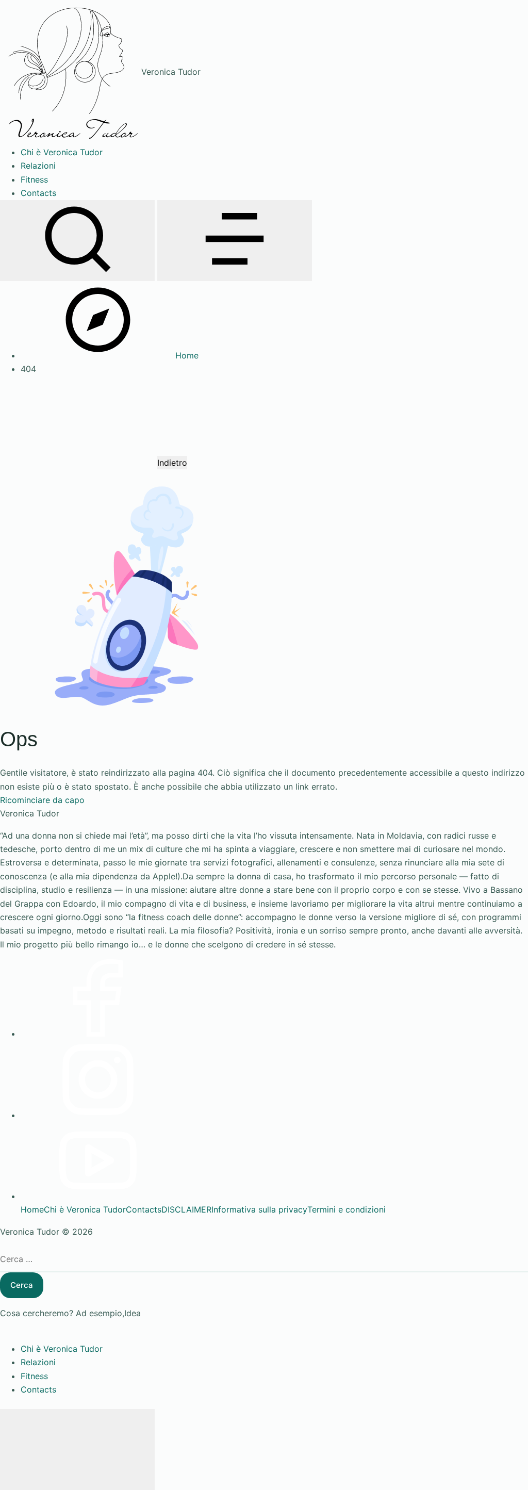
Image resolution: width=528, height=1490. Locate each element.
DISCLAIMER (186, 1209)
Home (32, 1209)
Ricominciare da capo (42, 800)
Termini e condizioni (346, 1209)
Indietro (172, 462)
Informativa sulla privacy (259, 1209)
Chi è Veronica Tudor (85, 1209)
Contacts (143, 1209)
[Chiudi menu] (77, 1449)
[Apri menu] (234, 240)
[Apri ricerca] (77, 240)
